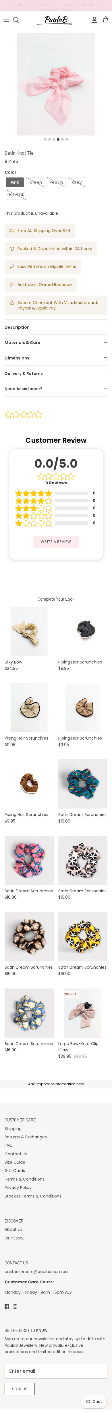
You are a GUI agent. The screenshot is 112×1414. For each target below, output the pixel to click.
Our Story (14, 1238)
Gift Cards (15, 1170)
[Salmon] (29, 936)
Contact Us (16, 1154)
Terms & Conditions (25, 1179)
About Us (13, 1229)
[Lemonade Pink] (82, 860)
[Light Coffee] (82, 707)
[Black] (82, 631)
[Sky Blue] (29, 1013)
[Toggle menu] (6, 19)
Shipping (13, 1128)
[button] (15, 182)
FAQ (9, 1145)
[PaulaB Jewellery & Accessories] (56, 19)
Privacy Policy (18, 1187)
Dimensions (17, 358)
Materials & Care (22, 342)
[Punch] (29, 860)
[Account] (93, 19)
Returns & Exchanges (26, 1137)
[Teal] (82, 783)
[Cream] (29, 631)
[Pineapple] (82, 936)
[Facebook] (7, 1306)
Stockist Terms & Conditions (33, 1196)
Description (17, 327)
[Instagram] (15, 1306)
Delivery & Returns (24, 373)
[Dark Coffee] (29, 783)
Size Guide (15, 1162)
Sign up (19, 1388)
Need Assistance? (23, 389)
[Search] (19, 19)
